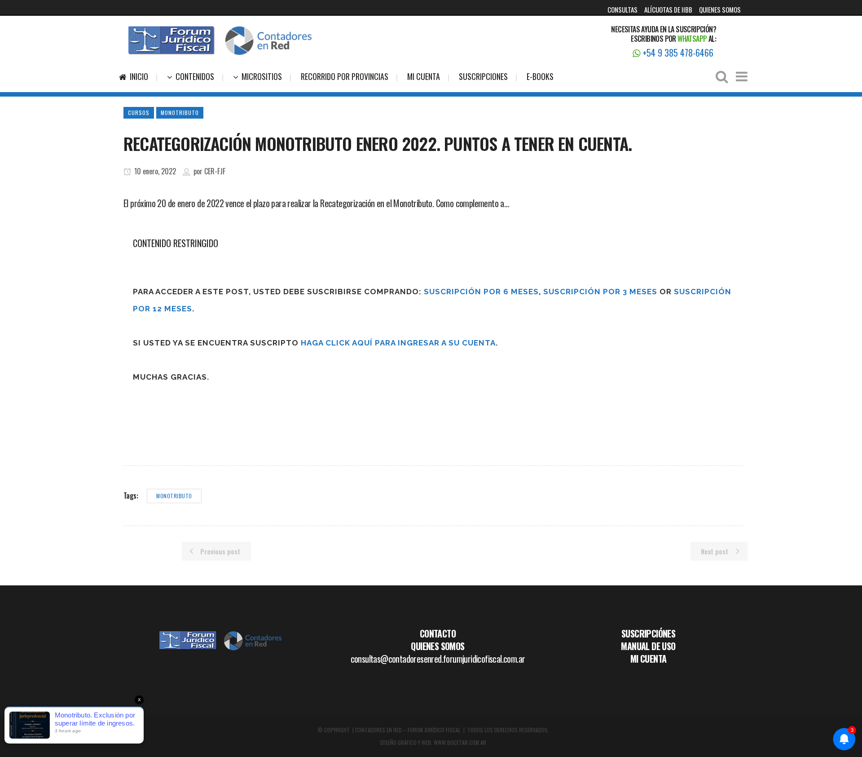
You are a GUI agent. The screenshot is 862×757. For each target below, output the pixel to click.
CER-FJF (214, 171)
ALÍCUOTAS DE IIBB (668, 9)
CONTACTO (438, 633)
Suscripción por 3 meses (600, 291)
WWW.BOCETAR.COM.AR (460, 742)
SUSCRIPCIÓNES (648, 633)
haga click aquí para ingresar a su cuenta (398, 342)
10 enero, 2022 (154, 171)
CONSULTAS (622, 9)
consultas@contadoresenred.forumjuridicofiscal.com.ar (438, 658)
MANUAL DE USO (648, 646)
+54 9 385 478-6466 (676, 52)
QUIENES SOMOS (720, 9)
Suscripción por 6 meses (481, 291)
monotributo (174, 496)
